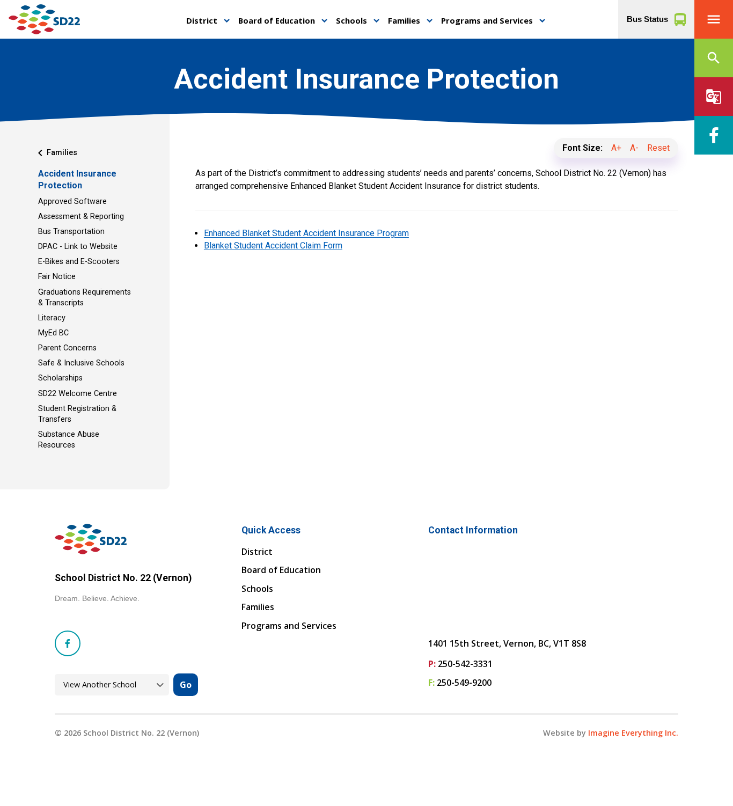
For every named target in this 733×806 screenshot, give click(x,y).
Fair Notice (57, 276)
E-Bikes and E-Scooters (79, 261)
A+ (616, 148)
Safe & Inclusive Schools (81, 363)
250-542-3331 (465, 664)
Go (186, 685)
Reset (658, 148)
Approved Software (72, 201)
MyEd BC (53, 333)
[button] (713, 19)
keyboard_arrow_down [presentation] (227, 21)
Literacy (51, 318)
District (201, 20)
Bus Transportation (71, 231)
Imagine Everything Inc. (633, 733)
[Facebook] (713, 135)
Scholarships (60, 378)
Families (404, 20)
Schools (351, 20)
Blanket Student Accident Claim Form (273, 245)
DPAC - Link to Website (78, 246)
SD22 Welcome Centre (77, 393)
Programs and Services (487, 20)
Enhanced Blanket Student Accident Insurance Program (306, 233)
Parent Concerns (67, 348)
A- (634, 148)
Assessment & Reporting (81, 216)
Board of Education (276, 20)
